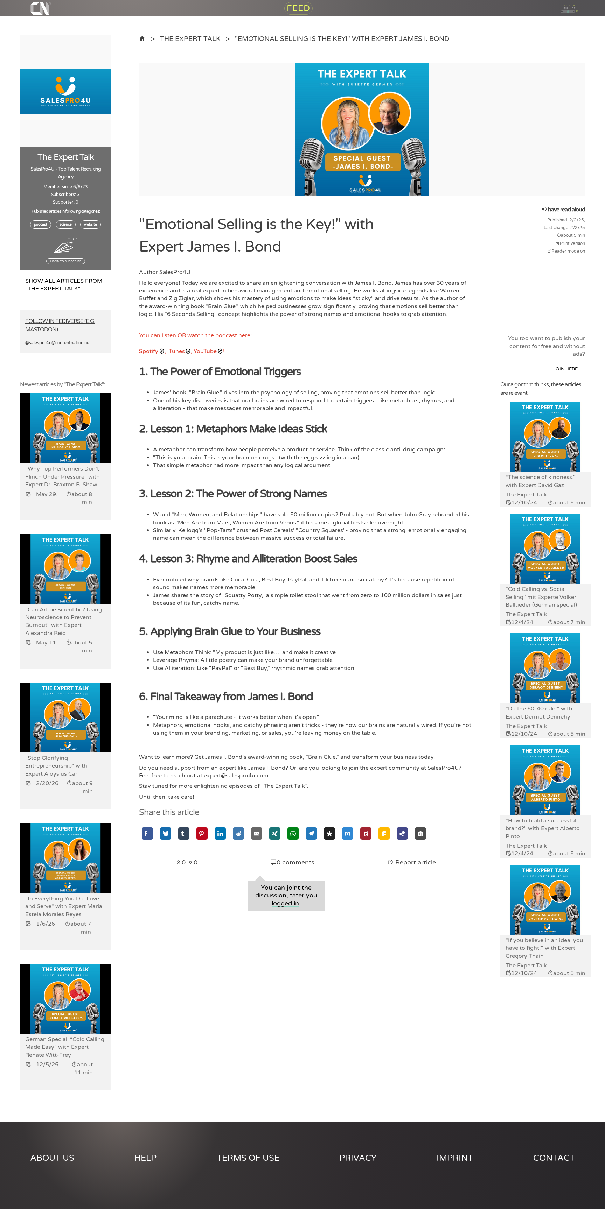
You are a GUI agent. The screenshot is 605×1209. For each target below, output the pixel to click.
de (581, 17)
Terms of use (248, 1158)
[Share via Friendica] (384, 833)
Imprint (455, 1158)
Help (145, 1158)
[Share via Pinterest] (202, 833)
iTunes (176, 351)
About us (52, 1158)
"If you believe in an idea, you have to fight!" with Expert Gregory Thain (544, 948)
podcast (40, 224)
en (559, 17)
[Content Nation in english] (142, 39)
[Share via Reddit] (238, 833)
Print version (572, 243)
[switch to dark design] (576, 28)
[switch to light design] (552, 28)
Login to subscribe (65, 261)
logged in (285, 903)
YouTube (205, 351)
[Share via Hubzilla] (402, 833)
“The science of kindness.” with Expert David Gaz (540, 481)
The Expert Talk (190, 39)
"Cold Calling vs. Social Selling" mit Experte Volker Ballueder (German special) (541, 597)
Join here (566, 369)
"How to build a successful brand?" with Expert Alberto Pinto (543, 828)
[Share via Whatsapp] (293, 833)
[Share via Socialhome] (420, 833)
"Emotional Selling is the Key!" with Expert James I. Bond (342, 39)
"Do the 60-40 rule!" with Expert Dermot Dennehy (539, 712)
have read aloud (566, 209)
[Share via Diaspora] (329, 833)
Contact (554, 1158)
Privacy (357, 1158)
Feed (298, 18)
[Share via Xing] (274, 833)
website (90, 224)
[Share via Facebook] (147, 833)
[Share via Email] (256, 833)
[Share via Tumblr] (183, 833)
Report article (415, 862)
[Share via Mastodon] (347, 833)
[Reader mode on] (587, 27)
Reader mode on (568, 251)
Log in (570, 7)
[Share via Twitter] (165, 833)
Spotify (148, 351)
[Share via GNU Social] (365, 833)
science (66, 224)
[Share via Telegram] (311, 833)
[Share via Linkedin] (220, 833)
